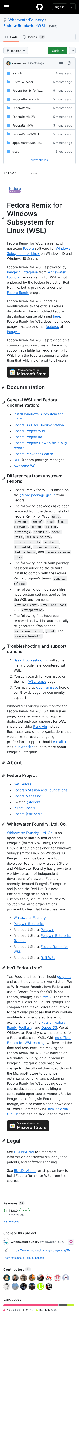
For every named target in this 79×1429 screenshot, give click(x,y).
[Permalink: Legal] (4, 1141)
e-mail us (60, 742)
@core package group (37, 495)
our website (24, 747)
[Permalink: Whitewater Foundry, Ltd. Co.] (4, 824)
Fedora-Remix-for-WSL (24, 25)
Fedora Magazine (27, 796)
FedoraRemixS (22, 108)
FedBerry (25, 1027)
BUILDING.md (25, 1170)
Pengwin (13, 331)
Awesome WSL (25, 466)
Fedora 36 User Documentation (39, 425)
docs (15, 151)
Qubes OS (49, 1027)
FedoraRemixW (22, 125)
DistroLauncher (22, 82)
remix (47, 997)
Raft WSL (48, 957)
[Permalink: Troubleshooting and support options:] (4, 649)
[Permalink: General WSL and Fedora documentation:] (4, 403)
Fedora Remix (18, 292)
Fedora (28, 248)
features (52, 326)
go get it (64, 976)
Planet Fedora (25, 808)
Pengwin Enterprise (22, 272)
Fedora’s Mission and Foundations (40, 790)
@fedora (33, 802)
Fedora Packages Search (33, 454)
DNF (17, 460)
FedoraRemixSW (23, 116)
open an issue (47, 687)
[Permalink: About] (4, 763)
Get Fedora (22, 784)
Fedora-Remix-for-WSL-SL (30, 90)
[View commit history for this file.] (69, 63)
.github (17, 73)
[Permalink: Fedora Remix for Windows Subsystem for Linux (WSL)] (4, 218)
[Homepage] (39, 6)
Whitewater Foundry (30, 918)
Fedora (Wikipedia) (29, 814)
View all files (39, 160)
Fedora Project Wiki (29, 431)
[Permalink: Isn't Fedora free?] (4, 968)
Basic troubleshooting (31, 660)
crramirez (19, 63)
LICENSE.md (24, 1152)
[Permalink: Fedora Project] (4, 775)
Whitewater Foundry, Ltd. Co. (30, 833)
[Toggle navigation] (6, 6)
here (56, 316)
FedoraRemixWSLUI (26, 134)
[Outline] (73, 173)
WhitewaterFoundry (26, 20)
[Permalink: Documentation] (4, 387)
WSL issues (37, 681)
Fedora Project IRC (29, 437)
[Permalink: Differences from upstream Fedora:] (4, 479)
